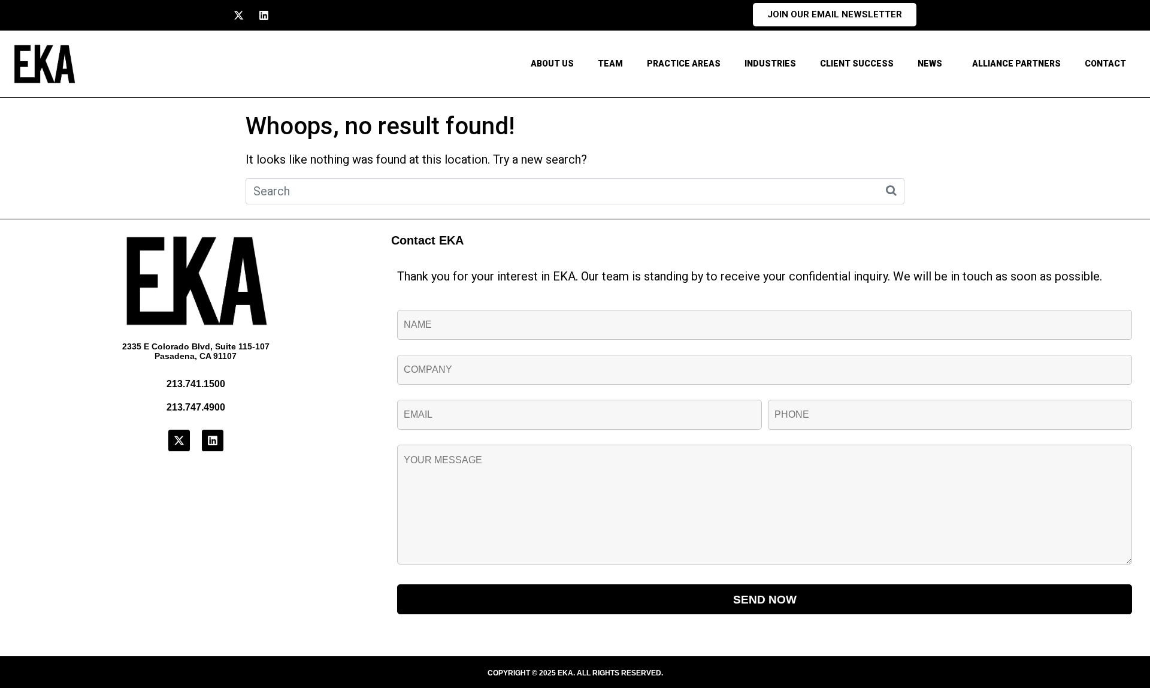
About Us (552, 63)
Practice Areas (684, 63)
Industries (770, 63)
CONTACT (1105, 63)
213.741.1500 (196, 384)
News (930, 63)
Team (610, 63)
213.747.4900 (196, 407)
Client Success (857, 63)
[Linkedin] (264, 15)
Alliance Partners (1016, 63)
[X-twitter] (239, 15)
